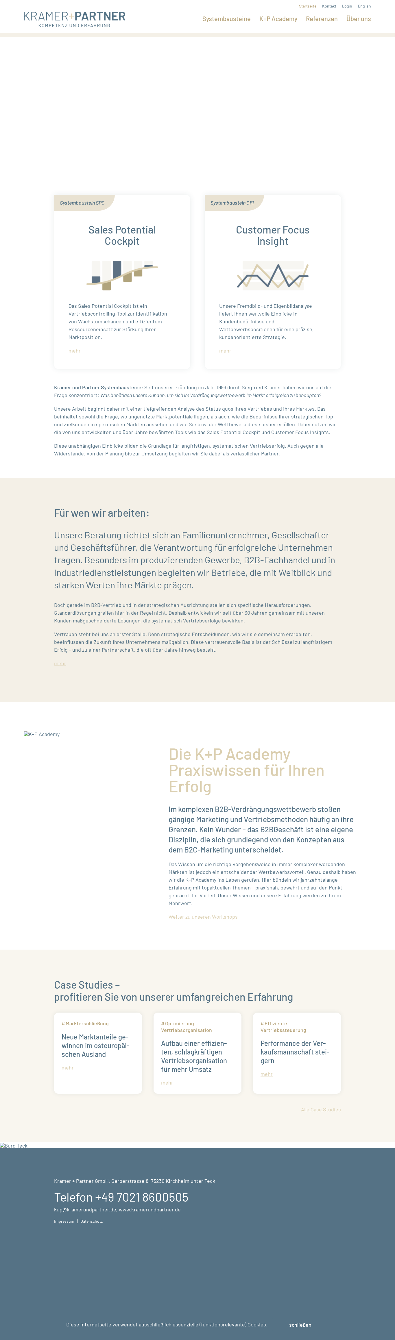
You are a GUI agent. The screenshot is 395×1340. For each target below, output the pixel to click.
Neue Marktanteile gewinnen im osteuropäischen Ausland (96, 1045)
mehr (75, 350)
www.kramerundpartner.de (150, 1209)
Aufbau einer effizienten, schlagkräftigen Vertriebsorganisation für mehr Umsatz (194, 1056)
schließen (300, 1325)
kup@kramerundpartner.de (85, 1209)
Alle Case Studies (321, 1109)
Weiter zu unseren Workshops (203, 916)
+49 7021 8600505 (142, 1196)
